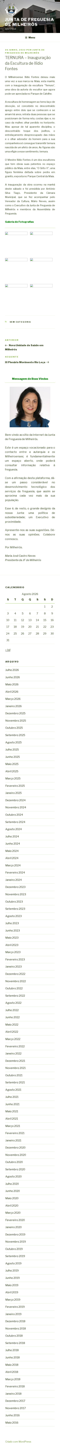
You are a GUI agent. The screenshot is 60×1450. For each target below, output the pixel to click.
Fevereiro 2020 (15, 1220)
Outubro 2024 (14, 814)
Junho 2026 (12, 677)
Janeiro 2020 (13, 1227)
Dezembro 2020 (15, 1147)
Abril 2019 (11, 1292)
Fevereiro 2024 (15, 872)
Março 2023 (12, 952)
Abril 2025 (11, 771)
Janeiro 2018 (13, 1393)
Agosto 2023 (13, 916)
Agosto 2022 (13, 1002)
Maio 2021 (11, 1111)
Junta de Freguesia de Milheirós (29, 22)
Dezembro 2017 (15, 1400)
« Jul (7, 649)
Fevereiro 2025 (15, 785)
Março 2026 (12, 698)
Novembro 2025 (15, 720)
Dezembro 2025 (15, 713)
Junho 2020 (12, 1191)
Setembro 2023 (15, 908)
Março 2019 (12, 1299)
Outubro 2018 (14, 1335)
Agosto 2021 (13, 1089)
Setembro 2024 (15, 822)
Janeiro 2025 (13, 793)
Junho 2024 (12, 843)
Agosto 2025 (13, 742)
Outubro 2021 (13, 1075)
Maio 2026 (11, 684)
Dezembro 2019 (15, 1234)
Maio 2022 (11, 1024)
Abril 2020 (11, 1205)
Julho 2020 (12, 1183)
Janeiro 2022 (13, 1053)
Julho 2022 (12, 1010)
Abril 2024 (11, 858)
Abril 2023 (11, 945)
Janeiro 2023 (13, 966)
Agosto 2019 (13, 1263)
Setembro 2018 (15, 1343)
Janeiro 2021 (13, 1140)
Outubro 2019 (14, 1249)
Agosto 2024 (13, 829)
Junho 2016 (12, 1415)
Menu (31, 37)
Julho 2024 (12, 836)
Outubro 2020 (14, 1162)
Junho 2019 (12, 1277)
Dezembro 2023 (15, 887)
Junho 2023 (12, 930)
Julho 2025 (12, 749)
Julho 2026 (12, 670)
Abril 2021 (11, 1118)
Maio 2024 (12, 851)
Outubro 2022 (14, 988)
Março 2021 (12, 1126)
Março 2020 (12, 1212)
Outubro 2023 (14, 901)
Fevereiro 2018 (15, 1386)
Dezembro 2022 (15, 974)
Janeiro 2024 (13, 879)
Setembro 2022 (15, 995)
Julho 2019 (12, 1270)
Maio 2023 (11, 937)
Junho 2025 (12, 756)
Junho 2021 (12, 1104)
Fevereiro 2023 (15, 959)
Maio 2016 (11, 1422)
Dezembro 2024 (15, 800)
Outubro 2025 (14, 727)
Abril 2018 (11, 1372)
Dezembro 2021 (15, 1060)
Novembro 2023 (15, 894)
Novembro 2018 (15, 1328)
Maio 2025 (11, 764)
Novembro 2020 (15, 1155)
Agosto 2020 (13, 1176)
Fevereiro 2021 (14, 1133)
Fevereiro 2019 (15, 1306)
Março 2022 (12, 1039)
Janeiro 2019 (13, 1314)
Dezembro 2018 (15, 1321)
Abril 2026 (11, 691)
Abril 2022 (11, 1031)
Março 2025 (12, 778)
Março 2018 (12, 1379)
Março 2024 (13, 865)
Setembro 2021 (15, 1082)
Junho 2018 (12, 1357)
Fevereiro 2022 (15, 1046)
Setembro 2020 (15, 1169)
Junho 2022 (12, 1017)
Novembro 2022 (15, 981)
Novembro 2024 (15, 807)
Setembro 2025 (15, 735)
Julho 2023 (12, 923)
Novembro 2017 (15, 1408)
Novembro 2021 (15, 1068)
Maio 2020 (11, 1198)
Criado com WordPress (18, 1441)
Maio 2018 (11, 1364)
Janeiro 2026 (13, 706)
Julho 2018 (12, 1350)
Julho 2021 (11, 1097)
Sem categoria (20, 322)
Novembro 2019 (15, 1241)
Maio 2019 (11, 1285)
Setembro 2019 (15, 1256)
